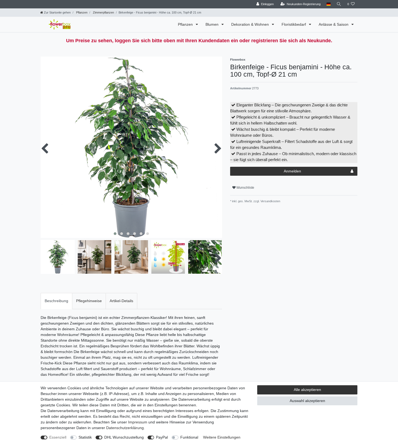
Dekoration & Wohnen (250, 24)
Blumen (212, 24)
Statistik (85, 437)
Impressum (137, 422)
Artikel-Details (121, 301)
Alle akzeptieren (307, 389)
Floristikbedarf (294, 24)
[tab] (56, 301)
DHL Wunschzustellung (124, 437)
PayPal (162, 437)
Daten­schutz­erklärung (125, 428)
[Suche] (339, 4)
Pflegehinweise (89, 301)
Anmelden (292, 171)
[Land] (329, 4)
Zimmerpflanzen (103, 12)
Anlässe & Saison (334, 24)
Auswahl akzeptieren (307, 401)
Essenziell (57, 437)
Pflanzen (81, 12)
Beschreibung (56, 301)
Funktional (189, 437)
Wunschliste (245, 188)
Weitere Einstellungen (221, 437)
